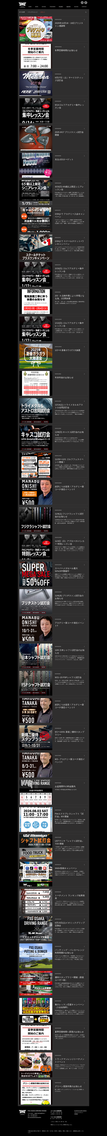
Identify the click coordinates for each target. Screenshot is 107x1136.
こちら (70, 1124)
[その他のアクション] (85, 19)
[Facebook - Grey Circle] (85, 2)
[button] (86, 12)
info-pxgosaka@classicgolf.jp (34, 1117)
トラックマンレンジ (32, 12)
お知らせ (42, 12)
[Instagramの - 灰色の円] (82, 2)
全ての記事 (22, 12)
